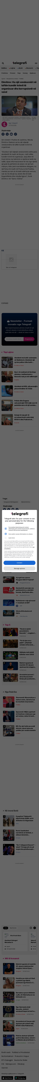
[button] (19, 538)
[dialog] (19, 541)
